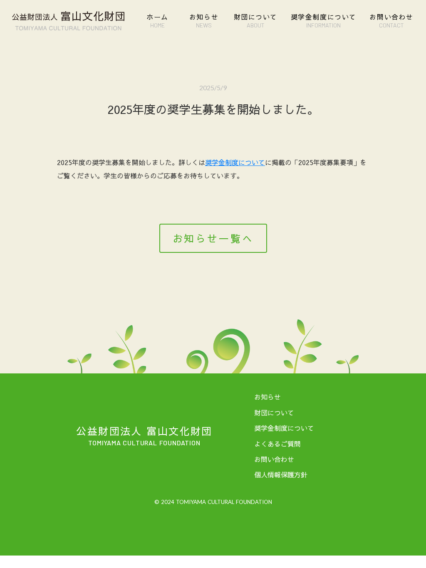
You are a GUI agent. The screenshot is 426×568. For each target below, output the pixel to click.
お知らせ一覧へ (213, 238)
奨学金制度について (235, 162)
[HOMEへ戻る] (68, 20)
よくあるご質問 (277, 443)
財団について (274, 412)
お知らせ (267, 396)
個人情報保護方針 (280, 474)
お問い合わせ (274, 459)
